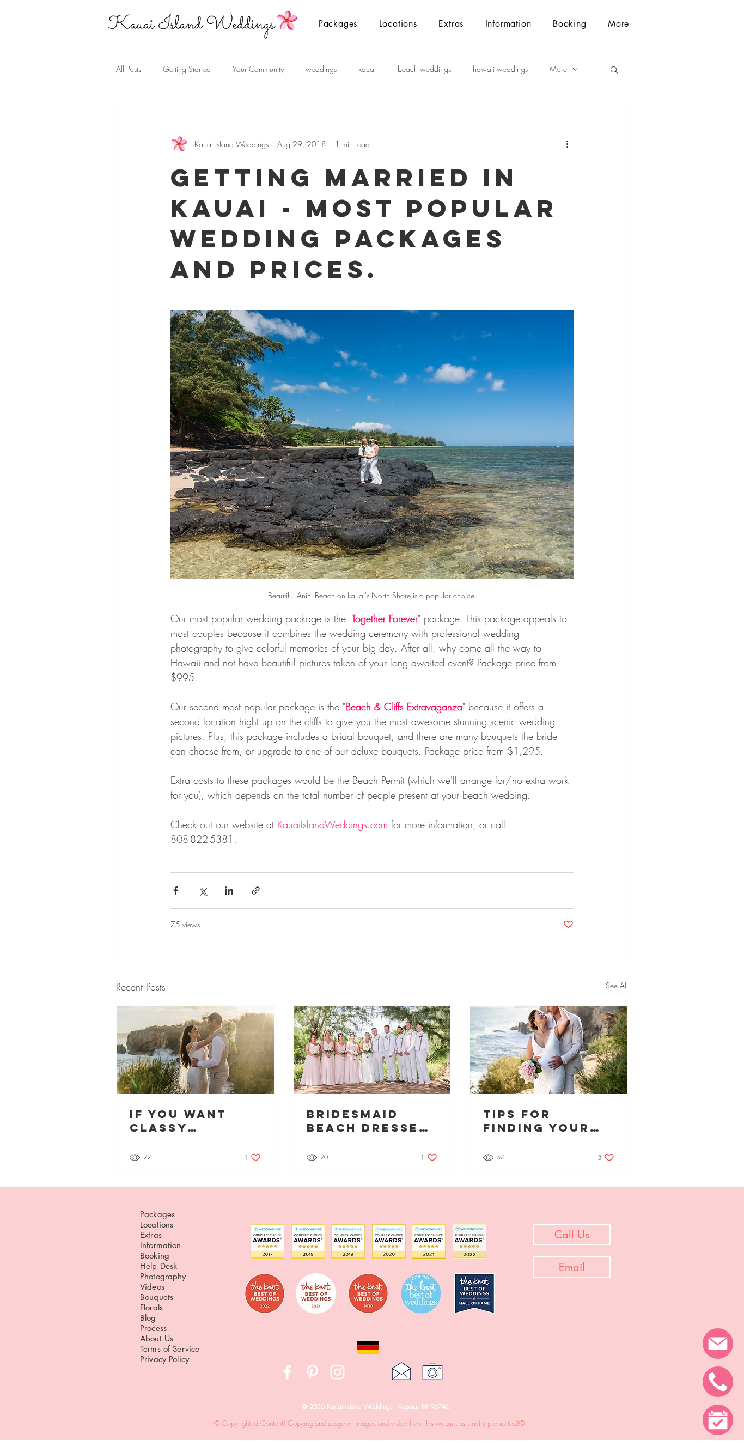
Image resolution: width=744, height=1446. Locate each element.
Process (153, 1328)
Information (160, 1245)
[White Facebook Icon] (287, 1372)
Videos (152, 1286)
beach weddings (424, 69)
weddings (321, 69)
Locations (156, 1224)
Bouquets (156, 1297)
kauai (367, 69)
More (558, 69)
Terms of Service (169, 1349)
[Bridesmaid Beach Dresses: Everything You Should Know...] (372, 1050)
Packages (157, 1214)
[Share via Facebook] (175, 890)
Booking (154, 1255)
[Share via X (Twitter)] (202, 890)
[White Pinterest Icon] (312, 1372)
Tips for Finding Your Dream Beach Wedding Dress (544, 1120)
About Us (156, 1338)
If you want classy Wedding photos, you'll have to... (192, 1120)
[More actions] (567, 143)
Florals (151, 1307)
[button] (398, 23)
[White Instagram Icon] (337, 1372)
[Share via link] (256, 890)
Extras (151, 1235)
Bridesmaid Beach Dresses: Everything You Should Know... (371, 1120)
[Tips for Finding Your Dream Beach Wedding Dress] (548, 1050)
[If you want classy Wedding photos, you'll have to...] (195, 1050)
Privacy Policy (164, 1359)
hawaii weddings (500, 69)
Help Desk (158, 1266)
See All (617, 985)
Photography (163, 1276)
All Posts (128, 69)
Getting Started (187, 69)
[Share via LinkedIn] (229, 890)
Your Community (258, 69)
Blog (148, 1318)
